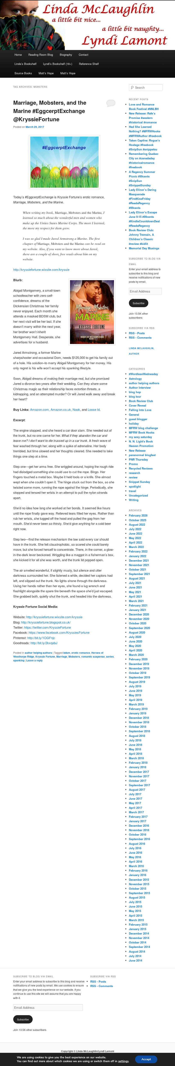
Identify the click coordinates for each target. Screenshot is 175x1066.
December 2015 (139, 880)
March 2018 (136, 758)
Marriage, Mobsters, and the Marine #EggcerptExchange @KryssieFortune (49, 110)
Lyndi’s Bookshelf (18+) (57, 64)
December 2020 (139, 614)
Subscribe (138, 303)
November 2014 (139, 938)
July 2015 (135, 902)
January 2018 (137, 767)
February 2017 (138, 817)
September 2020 (139, 628)
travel (132, 491)
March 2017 (136, 812)
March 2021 (136, 601)
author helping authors (38, 653)
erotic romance (80, 653)
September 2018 (139, 731)
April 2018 (135, 754)
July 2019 (135, 686)
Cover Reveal (137, 405)
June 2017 (135, 798)
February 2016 (138, 870)
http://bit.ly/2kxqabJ (44, 643)
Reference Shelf (89, 64)
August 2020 (137, 632)
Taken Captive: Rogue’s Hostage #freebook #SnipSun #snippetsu (144, 144)
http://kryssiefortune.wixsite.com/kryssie (41, 269)
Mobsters (74, 656)
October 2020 (137, 623)
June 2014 (135, 960)
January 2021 (137, 610)
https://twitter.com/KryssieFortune (47, 627)
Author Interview (140, 387)
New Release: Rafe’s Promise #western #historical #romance (143, 117)
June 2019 (135, 691)
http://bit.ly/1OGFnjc (41, 637)
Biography (66, 55)
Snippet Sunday (139, 482)
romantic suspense (93, 656)
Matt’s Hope (46, 73)
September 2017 (139, 785)
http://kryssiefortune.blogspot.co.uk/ (46, 622)
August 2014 (137, 951)
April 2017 (135, 808)
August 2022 (137, 524)
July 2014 (135, 956)
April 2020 (135, 650)
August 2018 (137, 736)
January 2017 (137, 821)
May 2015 (135, 911)
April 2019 (135, 700)
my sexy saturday (140, 437)
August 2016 (137, 844)
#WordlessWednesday (143, 374)
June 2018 (135, 745)
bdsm (66, 653)
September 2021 (139, 574)
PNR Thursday (138, 459)
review (133, 477)
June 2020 (135, 641)
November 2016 (139, 830)
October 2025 (137, 520)
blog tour (135, 396)
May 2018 (135, 749)
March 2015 (136, 920)
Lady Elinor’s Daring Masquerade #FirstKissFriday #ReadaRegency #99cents (142, 199)
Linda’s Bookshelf (25, 64)
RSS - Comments (140, 337)
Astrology (135, 379)
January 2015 (137, 929)
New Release (137, 450)
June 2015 (135, 906)
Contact (83, 55)
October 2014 (137, 942)
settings (123, 1061)
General (134, 414)
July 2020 (135, 637)
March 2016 (136, 866)
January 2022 (137, 556)
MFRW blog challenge (143, 428)
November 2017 (139, 776)
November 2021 (139, 565)
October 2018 (137, 727)
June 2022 (135, 533)
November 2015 (139, 884)
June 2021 (135, 587)
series (110, 656)
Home (18, 55)
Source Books (23, 73)
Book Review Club (141, 401)
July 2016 (135, 848)
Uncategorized (138, 495)
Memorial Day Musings (144, 248)
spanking (18, 660)
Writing (134, 500)
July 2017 (135, 794)
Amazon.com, (40, 409)
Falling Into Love (140, 410)
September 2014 (139, 947)
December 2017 (139, 772)
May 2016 (135, 857)
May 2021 (135, 592)
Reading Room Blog (40, 55)
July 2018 (135, 740)
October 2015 (137, 888)
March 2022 (136, 547)
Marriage (61, 656)
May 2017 (135, 803)
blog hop (135, 392)
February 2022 (138, 551)
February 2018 (138, 763)
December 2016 (139, 825)
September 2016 (139, 839)
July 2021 (135, 583)
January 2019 (137, 713)
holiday (134, 423)
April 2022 (135, 542)
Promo (133, 464)
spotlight (135, 486)
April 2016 (135, 861)
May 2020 (135, 646)
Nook (76, 409)
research (134, 473)
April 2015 (135, 915)
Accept (146, 1059)
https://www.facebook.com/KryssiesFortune (59, 632)
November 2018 (139, 722)
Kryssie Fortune (45, 656)
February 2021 (138, 605)
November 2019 (139, 668)
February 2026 (138, 515)
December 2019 (139, 664)
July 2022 (135, 529)
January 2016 (137, 875)
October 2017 (137, 781)
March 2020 (136, 655)
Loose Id (94, 409)
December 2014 (139, 933)
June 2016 (135, 853)
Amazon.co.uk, (62, 409)
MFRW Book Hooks (141, 432)
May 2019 (135, 695)
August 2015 (137, 897)
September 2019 (139, 677)
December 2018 (139, 718)
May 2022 (135, 538)
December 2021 (139, 560)
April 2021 (135, 596)
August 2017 (137, 790)
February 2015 (138, 924)
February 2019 (138, 709)
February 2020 (138, 659)
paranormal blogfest (142, 455)
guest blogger (138, 419)
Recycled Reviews (141, 468)
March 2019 (136, 704)
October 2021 (137, 569)
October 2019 (137, 673)
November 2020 (139, 619)
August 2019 (137, 682)
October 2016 (137, 834)
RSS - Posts (137, 333)
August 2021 (137, 578)
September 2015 (139, 893)
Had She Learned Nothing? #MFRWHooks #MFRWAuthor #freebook (145, 131)
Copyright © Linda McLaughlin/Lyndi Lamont (87, 1051)
